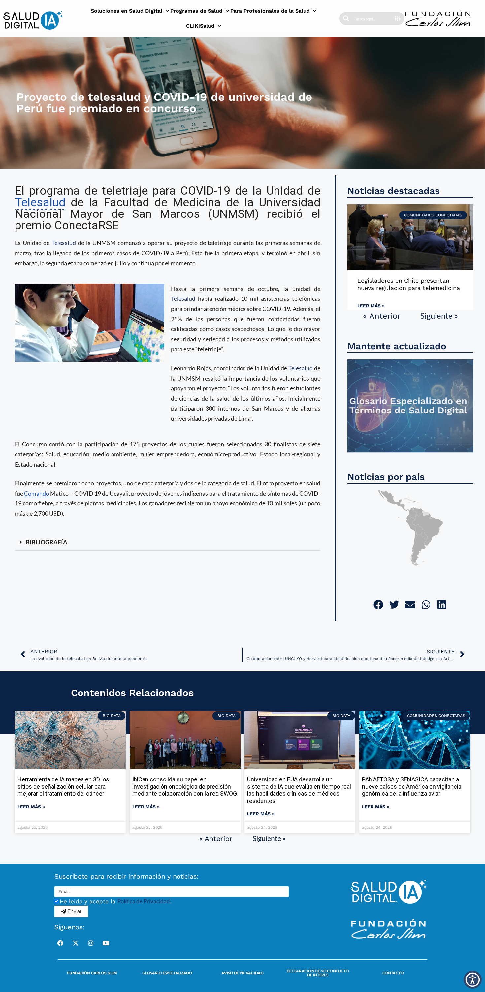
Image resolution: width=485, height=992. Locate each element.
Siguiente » (439, 315)
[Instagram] (91, 943)
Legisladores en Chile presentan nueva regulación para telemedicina (408, 284)
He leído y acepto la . (116, 901)
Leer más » (371, 305)
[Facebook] (60, 943)
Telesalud (63, 242)
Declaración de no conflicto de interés (318, 972)
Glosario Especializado (167, 972)
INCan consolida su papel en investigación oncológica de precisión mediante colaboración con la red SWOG (184, 786)
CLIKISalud (200, 26)
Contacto (393, 972)
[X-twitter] (75, 943)
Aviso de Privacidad (242, 972)
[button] (167, 542)
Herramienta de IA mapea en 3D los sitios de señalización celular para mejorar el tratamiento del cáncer (63, 786)
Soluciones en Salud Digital (126, 11)
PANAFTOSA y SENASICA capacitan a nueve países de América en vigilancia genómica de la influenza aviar (411, 786)
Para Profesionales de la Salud (270, 11)
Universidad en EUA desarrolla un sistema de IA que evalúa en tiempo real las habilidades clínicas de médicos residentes (299, 790)
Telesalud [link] (40, 202)
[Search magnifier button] (346, 18)
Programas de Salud (196, 11)
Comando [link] (36, 493)
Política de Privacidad (143, 901)
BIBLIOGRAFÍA (46, 542)
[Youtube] (106, 943)
